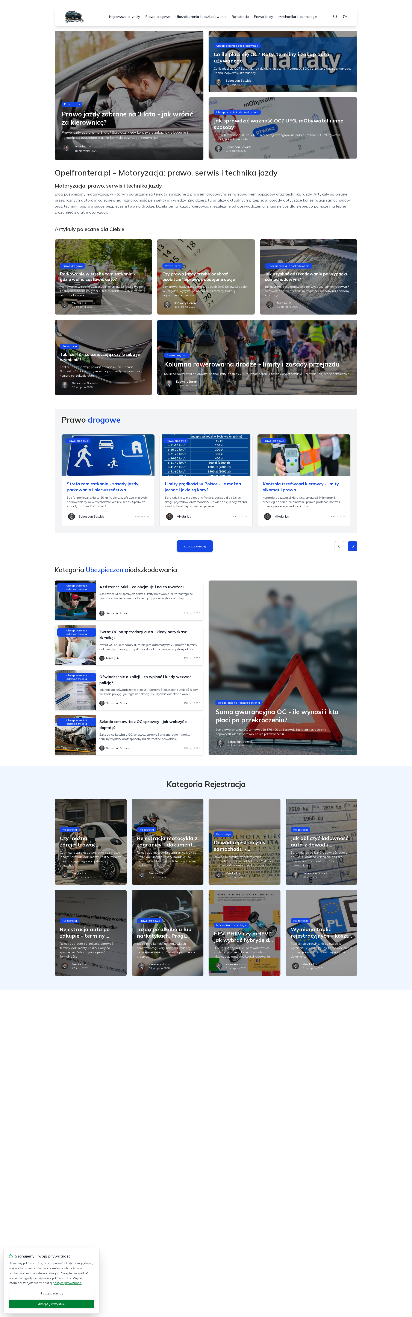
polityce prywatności (67, 1283)
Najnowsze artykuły (124, 16)
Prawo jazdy (263, 16)
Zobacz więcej (194, 546)
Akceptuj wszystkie (51, 1304)
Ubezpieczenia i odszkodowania (200, 16)
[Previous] (339, 546)
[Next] (352, 546)
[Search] (335, 16)
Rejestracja (240, 16)
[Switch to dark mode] (345, 16)
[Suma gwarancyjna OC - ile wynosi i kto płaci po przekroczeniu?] (283, 668)
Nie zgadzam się (51, 1293)
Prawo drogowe (157, 16)
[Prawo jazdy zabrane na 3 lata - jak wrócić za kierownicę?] (129, 95)
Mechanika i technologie (297, 16)
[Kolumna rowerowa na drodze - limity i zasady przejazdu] (257, 357)
